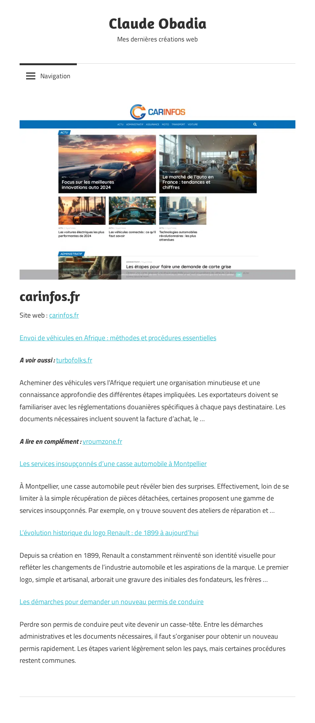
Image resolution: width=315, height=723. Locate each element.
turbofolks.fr (74, 360)
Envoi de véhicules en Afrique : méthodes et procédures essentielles (118, 338)
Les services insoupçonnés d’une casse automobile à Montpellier (113, 463)
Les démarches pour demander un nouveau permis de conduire (112, 601)
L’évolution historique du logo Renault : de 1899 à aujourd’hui (109, 532)
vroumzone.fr (102, 441)
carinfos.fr (64, 315)
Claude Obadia (158, 23)
